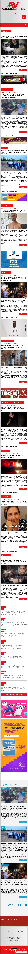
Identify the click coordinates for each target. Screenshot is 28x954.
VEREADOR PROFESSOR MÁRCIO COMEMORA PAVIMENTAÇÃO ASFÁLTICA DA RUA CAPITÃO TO (14, 805)
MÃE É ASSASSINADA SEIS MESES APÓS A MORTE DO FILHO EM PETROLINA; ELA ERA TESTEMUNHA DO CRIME (14, 624)
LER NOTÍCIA (23, 69)
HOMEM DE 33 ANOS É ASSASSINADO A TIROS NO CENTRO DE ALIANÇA (13, 666)
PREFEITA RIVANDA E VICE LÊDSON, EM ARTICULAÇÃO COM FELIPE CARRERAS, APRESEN (14, 844)
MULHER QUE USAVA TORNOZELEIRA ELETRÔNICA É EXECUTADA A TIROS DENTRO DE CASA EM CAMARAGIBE (12, 646)
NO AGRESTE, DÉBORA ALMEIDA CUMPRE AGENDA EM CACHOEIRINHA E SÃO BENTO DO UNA (14, 881)
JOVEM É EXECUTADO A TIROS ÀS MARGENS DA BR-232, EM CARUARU (12, 657)
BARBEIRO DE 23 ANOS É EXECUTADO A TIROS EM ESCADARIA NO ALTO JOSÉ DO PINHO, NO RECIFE (13, 635)
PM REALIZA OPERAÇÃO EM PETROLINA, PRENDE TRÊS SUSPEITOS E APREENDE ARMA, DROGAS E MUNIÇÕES (13, 612)
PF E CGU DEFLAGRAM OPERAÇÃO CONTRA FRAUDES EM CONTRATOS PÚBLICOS (12, 677)
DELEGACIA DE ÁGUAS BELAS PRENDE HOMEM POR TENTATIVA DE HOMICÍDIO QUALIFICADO (13, 688)
